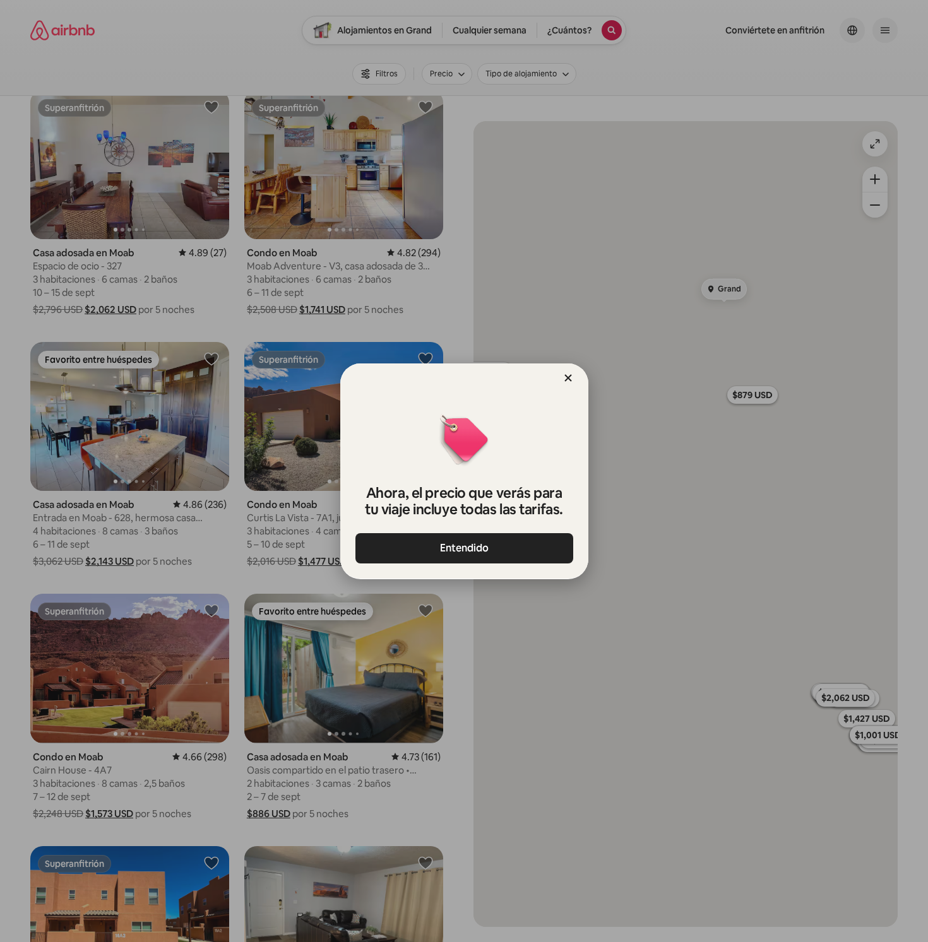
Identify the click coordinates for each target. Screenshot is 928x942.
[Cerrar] (568, 378)
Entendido (464, 548)
